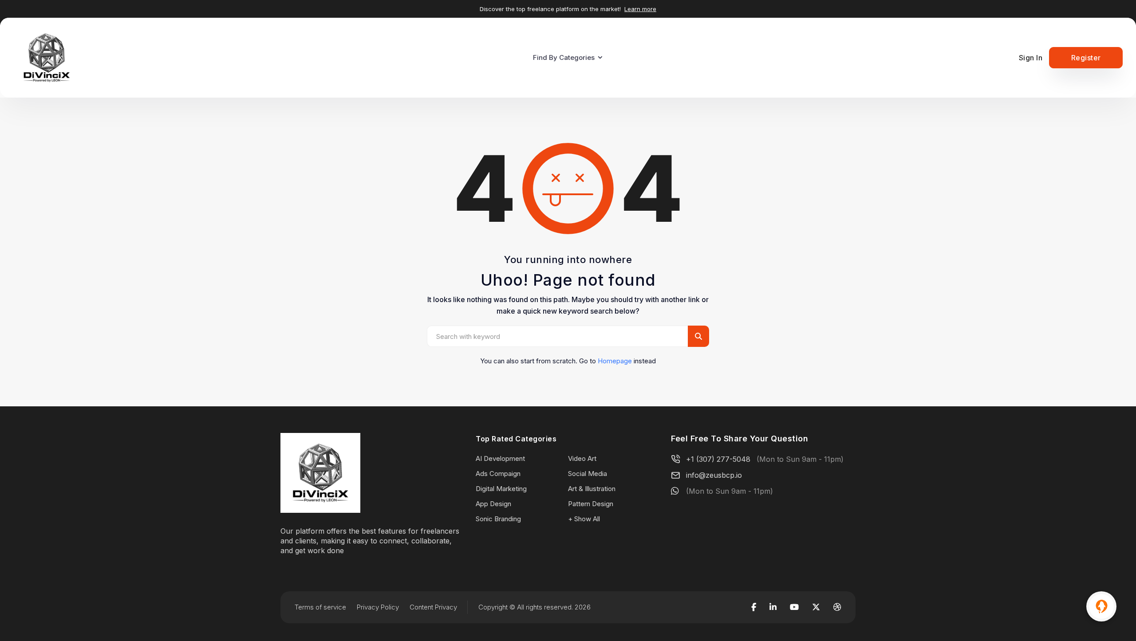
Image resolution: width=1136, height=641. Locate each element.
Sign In (1031, 57)
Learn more (640, 8)
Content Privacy (433, 607)
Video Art (582, 458)
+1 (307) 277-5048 (718, 459)
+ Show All (584, 519)
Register (1086, 57)
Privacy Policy (378, 607)
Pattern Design (590, 503)
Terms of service (320, 607)
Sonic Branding (498, 519)
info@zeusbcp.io (714, 475)
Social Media (587, 473)
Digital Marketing (501, 488)
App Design (493, 503)
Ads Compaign (498, 473)
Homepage (615, 361)
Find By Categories (564, 57)
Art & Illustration (591, 488)
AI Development (500, 458)
